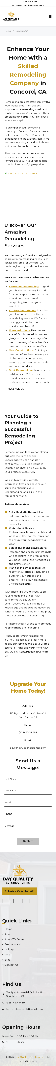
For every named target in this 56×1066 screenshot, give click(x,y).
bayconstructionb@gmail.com (28, 747)
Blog (8, 959)
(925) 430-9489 (28, 732)
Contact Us (11, 965)
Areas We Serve (14, 939)
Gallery (9, 949)
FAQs (8, 954)
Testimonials (12, 944)
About (8, 934)
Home (8, 31)
